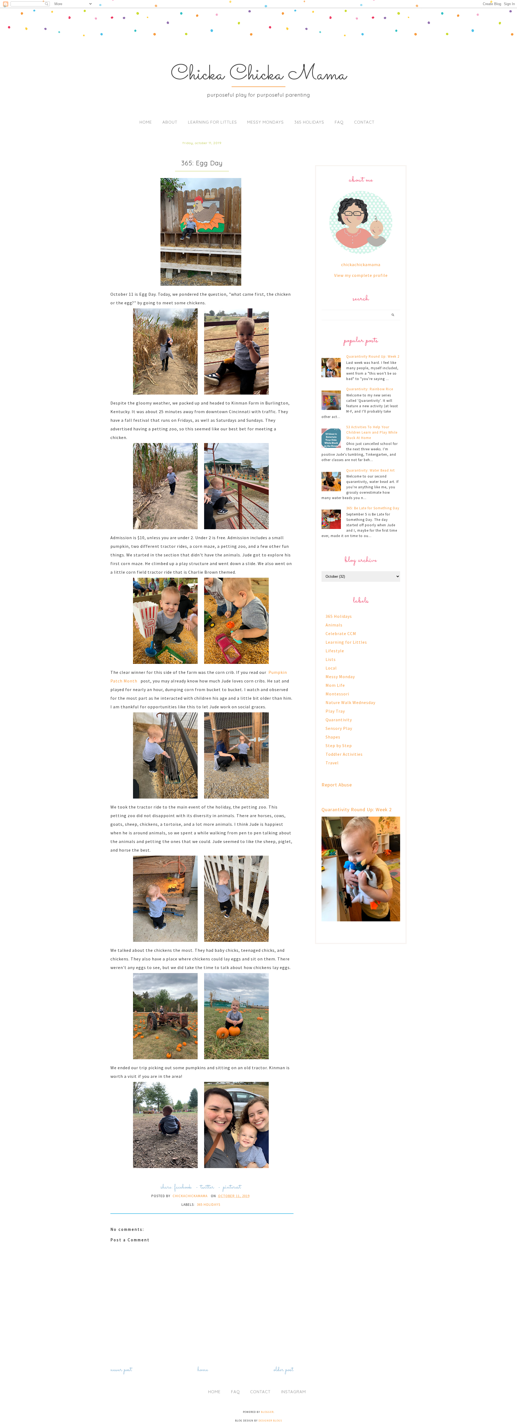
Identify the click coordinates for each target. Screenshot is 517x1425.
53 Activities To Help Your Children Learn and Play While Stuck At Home (371, 432)
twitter (207, 1187)
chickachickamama (360, 264)
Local (331, 668)
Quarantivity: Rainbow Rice (369, 389)
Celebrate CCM (341, 633)
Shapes (333, 737)
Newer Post (121, 1369)
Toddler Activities (344, 754)
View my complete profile (361, 275)
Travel (332, 762)
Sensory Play (339, 728)
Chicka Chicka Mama (259, 74)
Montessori (337, 693)
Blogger (267, 1412)
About (169, 122)
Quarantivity (339, 719)
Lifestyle (335, 650)
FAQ (339, 122)
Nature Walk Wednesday (350, 702)
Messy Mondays (265, 122)
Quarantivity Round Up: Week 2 (372, 356)
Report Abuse (337, 785)
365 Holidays (309, 122)
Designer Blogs (270, 1420)
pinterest (232, 1187)
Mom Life (335, 685)
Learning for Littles (212, 122)
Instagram (293, 1391)
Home (145, 122)
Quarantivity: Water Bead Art (370, 470)
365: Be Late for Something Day (372, 508)
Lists (331, 659)
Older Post (284, 1369)
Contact (364, 122)
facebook (183, 1187)
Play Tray (335, 711)
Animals (334, 625)
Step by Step (339, 745)
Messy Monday (340, 676)
